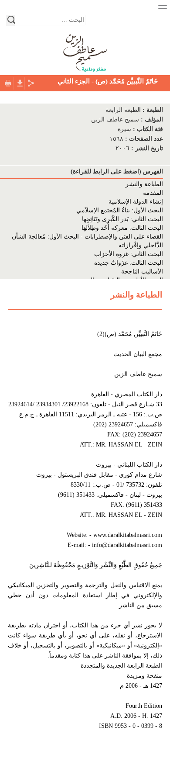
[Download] (19, 82)
